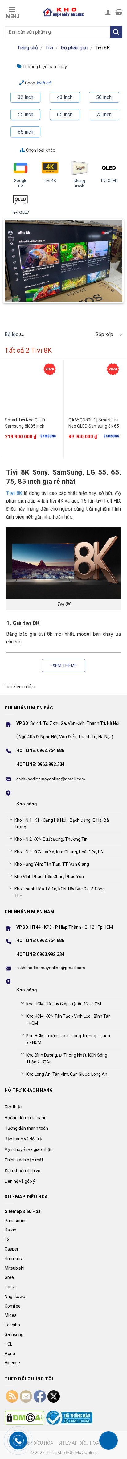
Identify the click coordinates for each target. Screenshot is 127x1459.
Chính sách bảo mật (24, 1159)
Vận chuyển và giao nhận (29, 1149)
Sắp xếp (104, 334)
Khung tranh (79, 183)
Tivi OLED (109, 180)
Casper (11, 1249)
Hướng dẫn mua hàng (26, 1117)
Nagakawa (15, 1296)
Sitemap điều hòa (33, 1443)
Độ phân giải (74, 48)
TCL (8, 1344)
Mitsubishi (14, 1268)
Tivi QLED (20, 212)
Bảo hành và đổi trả (23, 1138)
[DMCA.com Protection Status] (24, 1418)
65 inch (64, 114)
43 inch (64, 97)
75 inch (104, 114)
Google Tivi (20, 183)
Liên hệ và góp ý (20, 1181)
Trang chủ (27, 48)
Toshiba (12, 1324)
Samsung (14, 1334)
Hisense (12, 1362)
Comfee (13, 1306)
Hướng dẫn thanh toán (26, 1128)
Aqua (10, 1353)
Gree (9, 1277)
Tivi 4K (50, 180)
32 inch (25, 97)
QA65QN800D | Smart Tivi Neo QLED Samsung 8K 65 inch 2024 (93, 423)
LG (7, 1239)
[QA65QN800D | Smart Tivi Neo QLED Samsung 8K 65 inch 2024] (95, 390)
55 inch (25, 114)
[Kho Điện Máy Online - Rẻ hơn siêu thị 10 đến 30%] (63, 12)
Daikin (10, 1229)
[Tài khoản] (108, 12)
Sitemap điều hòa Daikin (86, 1443)
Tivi (49, 48)
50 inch (104, 97)
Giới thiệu (13, 1106)
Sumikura (14, 1258)
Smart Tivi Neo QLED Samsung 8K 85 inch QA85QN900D (25, 423)
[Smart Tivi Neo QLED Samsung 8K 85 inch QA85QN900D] (32, 390)
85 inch (25, 132)
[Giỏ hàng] (118, 12)
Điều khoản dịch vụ (22, 1170)
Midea (11, 1315)
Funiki (10, 1286)
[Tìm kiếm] (116, 32)
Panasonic (15, 1220)
